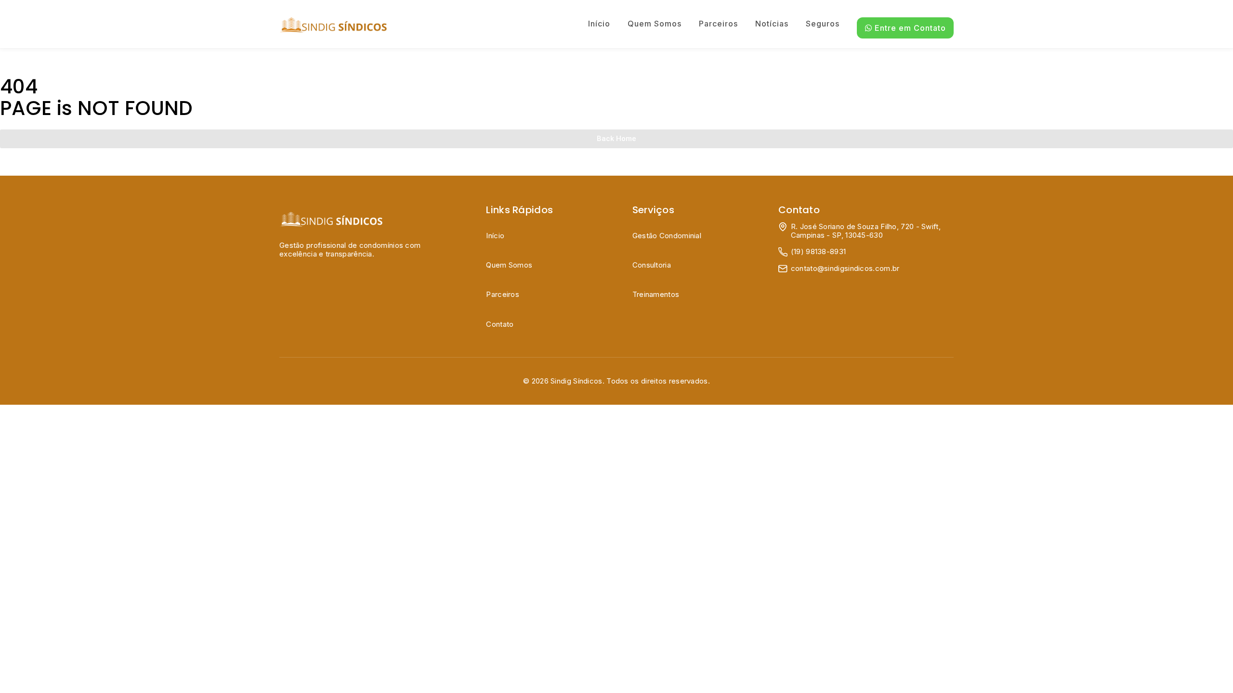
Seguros (822, 23)
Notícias (771, 23)
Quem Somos (655, 23)
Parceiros (718, 23)
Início (599, 23)
